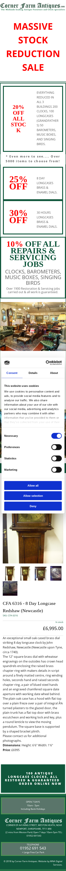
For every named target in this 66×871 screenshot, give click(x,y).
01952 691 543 (33, 848)
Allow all (32, 485)
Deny (33, 506)
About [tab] (54, 372)
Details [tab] (33, 372)
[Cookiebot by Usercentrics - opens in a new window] (46, 362)
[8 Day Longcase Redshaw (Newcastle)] (33, 518)
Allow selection (33, 495)
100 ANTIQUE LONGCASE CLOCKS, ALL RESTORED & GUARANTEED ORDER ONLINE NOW (33, 778)
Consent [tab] (11, 372)
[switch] (56, 447)
